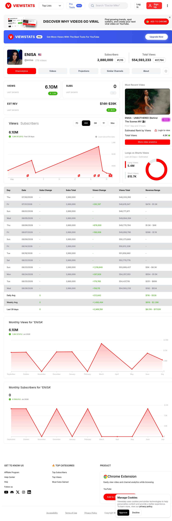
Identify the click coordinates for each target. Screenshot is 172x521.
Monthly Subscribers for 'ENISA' (30, 387)
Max (113, 123)
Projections (83, 71)
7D (77, 123)
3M (95, 123)
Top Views (56, 477)
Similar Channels (115, 71)
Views (13, 123)
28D (86, 123)
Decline (136, 512)
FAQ (6, 482)
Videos (52, 71)
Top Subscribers (59, 472)
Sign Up (156, 5)
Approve (123, 512)
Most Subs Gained (60, 482)
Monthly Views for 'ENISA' (26, 322)
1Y (104, 123)
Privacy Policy (90, 513)
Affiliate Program (11, 472)
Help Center (9, 477)
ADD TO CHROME (159, 21)
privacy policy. (146, 506)
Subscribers (30, 123)
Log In (138, 5)
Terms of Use (71, 513)
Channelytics (21, 71)
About (146, 71)
